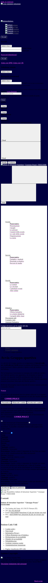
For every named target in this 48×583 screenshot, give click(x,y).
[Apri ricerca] (29, 175)
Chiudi (4, 106)
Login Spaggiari (12, 91)
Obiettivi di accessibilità (13, 539)
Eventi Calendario (11, 350)
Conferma (12, 162)
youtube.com (5, 433)
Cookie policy (10, 529)
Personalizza (6, 402)
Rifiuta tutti (19, 402)
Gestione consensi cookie (14, 543)
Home (7, 348)
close (3, 202)
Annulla (4, 162)
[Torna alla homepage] (24, 165)
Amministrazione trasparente (15, 545)
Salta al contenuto (7, 2)
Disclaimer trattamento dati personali (14, 564)
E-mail (24, 83)
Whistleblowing (11, 541)
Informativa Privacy (12, 533)
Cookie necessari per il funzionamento (14, 423)
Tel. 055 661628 (14, 510)
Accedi (4, 37)
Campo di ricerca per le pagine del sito (14, 326)
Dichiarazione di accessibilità (15, 537)
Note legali (9, 531)
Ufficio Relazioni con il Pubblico (17, 535)
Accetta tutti (35, 402)
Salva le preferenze (18, 488)
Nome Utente (26, 48)
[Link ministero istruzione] (11, 4)
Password (25, 51)
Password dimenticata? (9, 55)
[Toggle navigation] (18, 192)
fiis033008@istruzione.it (28, 512)
